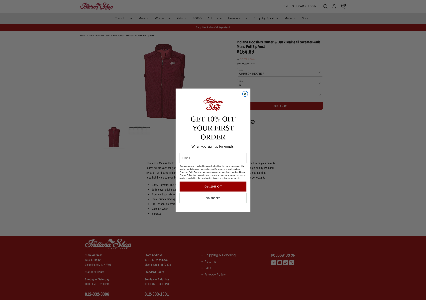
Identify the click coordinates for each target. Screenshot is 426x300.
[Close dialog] (245, 94)
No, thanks (213, 198)
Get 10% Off (213, 186)
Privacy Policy (186, 175)
